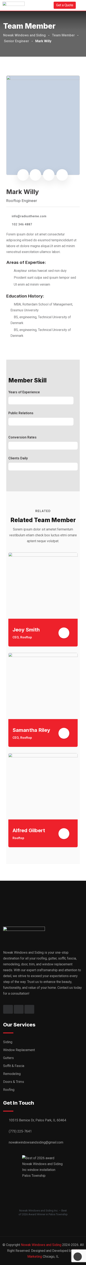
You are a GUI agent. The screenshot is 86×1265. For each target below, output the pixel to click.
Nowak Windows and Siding (41, 1245)
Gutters (8, 1058)
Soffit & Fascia (13, 1066)
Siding (7, 1042)
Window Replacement (19, 1050)
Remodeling (12, 1074)
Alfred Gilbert (29, 830)
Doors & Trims (13, 1082)
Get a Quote (64, 5)
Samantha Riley (31, 730)
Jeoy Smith (26, 630)
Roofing (8, 1090)
